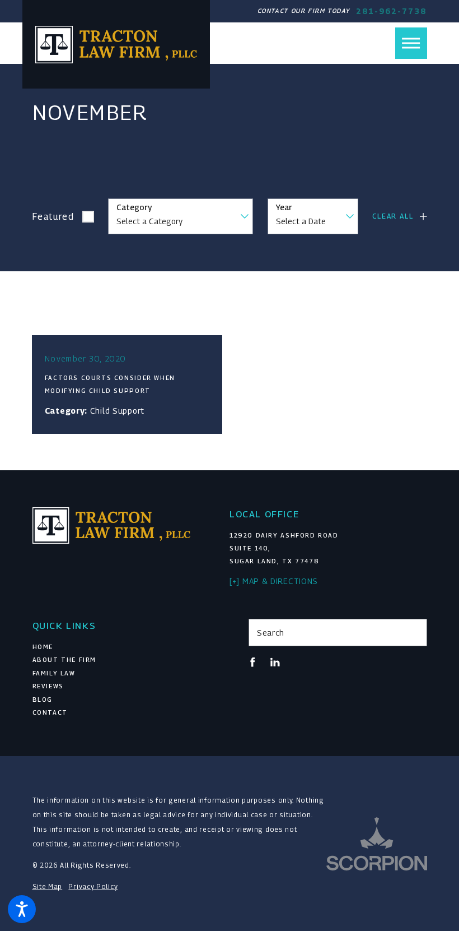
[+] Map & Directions (274, 581)
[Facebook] (252, 662)
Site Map (47, 887)
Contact (50, 712)
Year (284, 207)
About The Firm (64, 659)
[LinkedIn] (275, 662)
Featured (53, 216)
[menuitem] (121, 647)
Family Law (54, 673)
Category (134, 207)
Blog (42, 699)
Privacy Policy (93, 887)
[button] (22, 909)
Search (270, 632)
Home (42, 646)
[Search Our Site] (414, 633)
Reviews (48, 686)
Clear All (392, 216)
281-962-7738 (391, 11)
